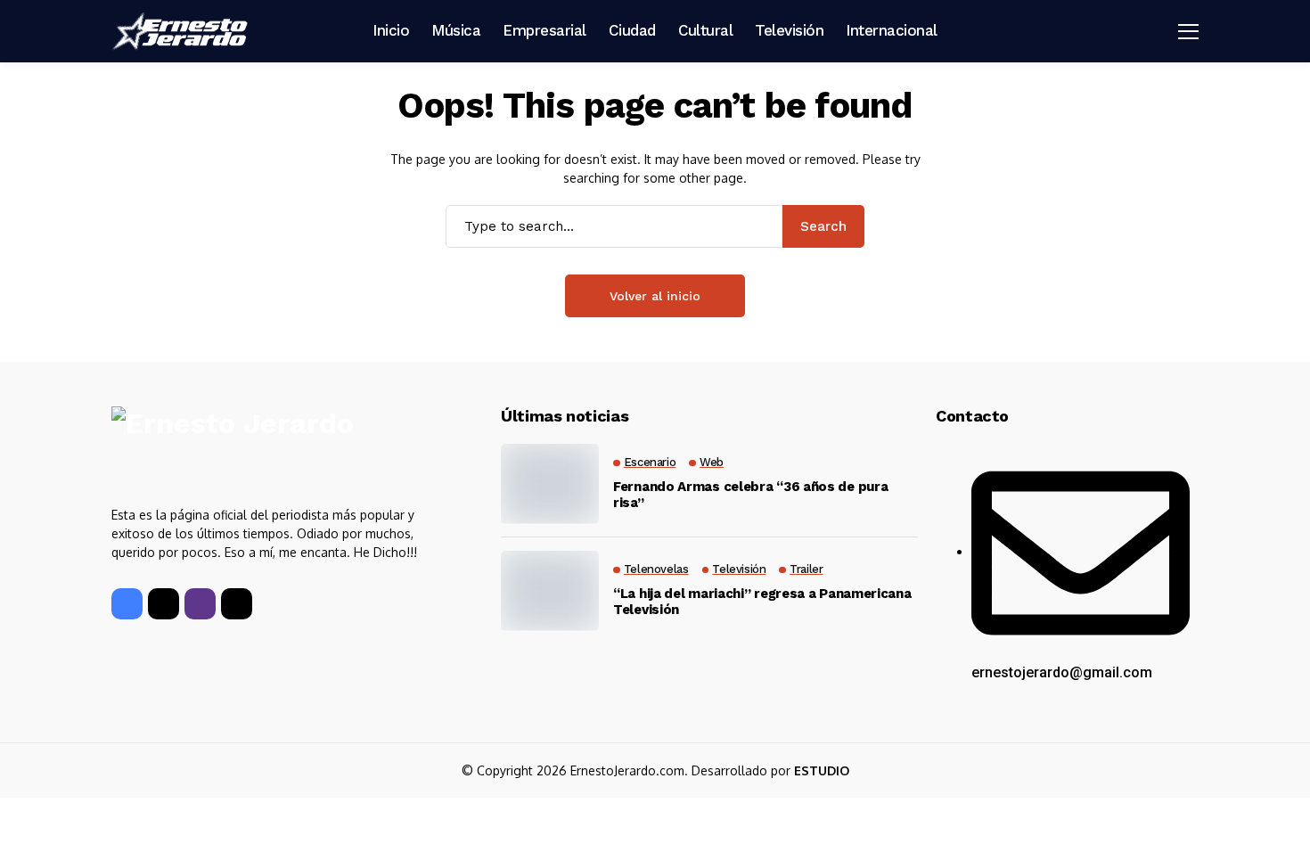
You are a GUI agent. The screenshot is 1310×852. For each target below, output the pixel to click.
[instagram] (200, 603)
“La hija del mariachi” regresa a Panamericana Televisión (762, 602)
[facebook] (127, 603)
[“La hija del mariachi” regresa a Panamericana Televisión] (550, 591)
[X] (163, 603)
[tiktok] (236, 603)
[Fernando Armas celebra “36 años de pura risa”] (550, 484)
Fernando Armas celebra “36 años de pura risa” (750, 495)
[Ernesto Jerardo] (182, 31)
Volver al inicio (655, 296)
